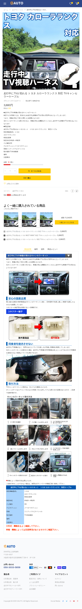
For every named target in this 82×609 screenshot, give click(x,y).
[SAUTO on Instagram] (70, 601)
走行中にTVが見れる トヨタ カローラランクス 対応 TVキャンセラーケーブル (32, 231)
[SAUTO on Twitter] (66, 601)
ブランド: (7, 101)
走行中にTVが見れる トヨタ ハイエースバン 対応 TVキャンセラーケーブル (31, 239)
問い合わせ (59, 586)
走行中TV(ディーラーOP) (13, 589)
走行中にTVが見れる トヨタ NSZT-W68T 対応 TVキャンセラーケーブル (31, 235)
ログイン (58, 579)
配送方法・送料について (38, 579)
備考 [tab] (36, 249)
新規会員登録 (59, 582)
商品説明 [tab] (27, 249)
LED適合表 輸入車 (11, 582)
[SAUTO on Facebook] (63, 601)
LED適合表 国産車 (11, 579)
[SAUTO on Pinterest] (77, 601)
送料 (9, 108)
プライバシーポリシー (37, 586)
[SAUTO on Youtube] (74, 601)
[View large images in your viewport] (74, 86)
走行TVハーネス (18, 191)
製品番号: (29, 101)
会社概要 (32, 589)
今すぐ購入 (27, 178)
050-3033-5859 (12, 567)
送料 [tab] (42, 249)
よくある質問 (34, 582)
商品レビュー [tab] (53, 249)
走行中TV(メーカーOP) (12, 586)
